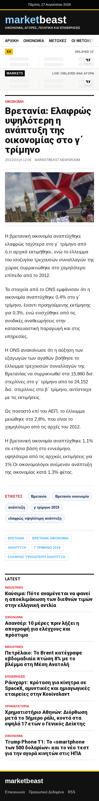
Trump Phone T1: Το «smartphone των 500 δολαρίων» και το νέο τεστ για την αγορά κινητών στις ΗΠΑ (47, 747)
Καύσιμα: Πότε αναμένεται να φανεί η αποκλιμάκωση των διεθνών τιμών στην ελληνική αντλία (48, 599)
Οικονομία (33, 41)
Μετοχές (58, 41)
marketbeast (24, 781)
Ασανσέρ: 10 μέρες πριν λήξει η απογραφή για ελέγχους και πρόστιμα (42, 629)
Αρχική (11, 41)
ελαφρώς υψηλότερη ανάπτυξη (35, 518)
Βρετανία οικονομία (72, 496)
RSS (71, 792)
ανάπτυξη (16, 507)
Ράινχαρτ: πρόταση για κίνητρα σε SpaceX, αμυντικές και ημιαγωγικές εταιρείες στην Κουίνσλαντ (47, 688)
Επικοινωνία (15, 792)
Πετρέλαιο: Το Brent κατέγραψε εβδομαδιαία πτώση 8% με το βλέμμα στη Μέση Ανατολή (43, 658)
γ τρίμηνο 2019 (46, 507)
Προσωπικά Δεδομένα (46, 792)
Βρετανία (38, 496)
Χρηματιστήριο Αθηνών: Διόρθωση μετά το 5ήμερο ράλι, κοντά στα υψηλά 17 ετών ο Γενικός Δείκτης (46, 718)
